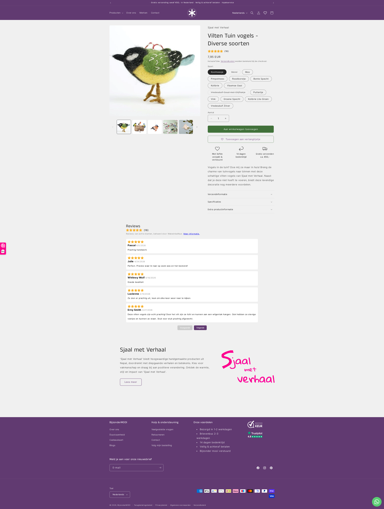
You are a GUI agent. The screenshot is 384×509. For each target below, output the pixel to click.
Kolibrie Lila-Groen (258, 99)
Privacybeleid (161, 505)
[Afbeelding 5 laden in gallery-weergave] (186, 127)
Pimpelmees (217, 78)
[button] (116, 13)
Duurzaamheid (117, 434)
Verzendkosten (228, 61)
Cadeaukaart (116, 440)
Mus (247, 72)
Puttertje (258, 92)
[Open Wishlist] (265, 13)
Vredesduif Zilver (220, 105)
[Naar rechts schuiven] (197, 127)
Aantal (211, 112)
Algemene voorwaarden (180, 505)
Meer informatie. (191, 234)
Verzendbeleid (200, 505)
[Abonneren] (160, 467)
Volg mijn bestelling (162, 445)
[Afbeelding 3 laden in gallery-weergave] (155, 127)
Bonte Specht (261, 78)
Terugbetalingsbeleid (143, 505)
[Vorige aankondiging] (110, 3)
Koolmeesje (217, 72)
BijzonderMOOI (123, 505)
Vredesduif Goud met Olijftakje (230, 93)
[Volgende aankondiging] (273, 3)
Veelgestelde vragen (162, 429)
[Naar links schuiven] (113, 127)
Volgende (200, 328)
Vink (213, 99)
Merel (236, 73)
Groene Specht (232, 99)
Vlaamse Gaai (234, 85)
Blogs (112, 445)
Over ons (114, 429)
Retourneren (158, 434)
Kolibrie (215, 85)
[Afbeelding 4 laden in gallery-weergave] (170, 127)
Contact (156, 440)
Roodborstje (239, 78)
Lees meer (130, 382)
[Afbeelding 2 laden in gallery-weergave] (139, 127)
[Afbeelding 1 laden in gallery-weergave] (124, 127)
